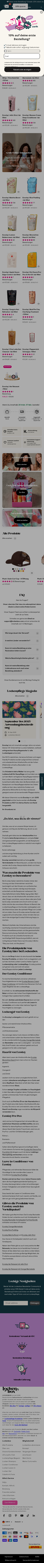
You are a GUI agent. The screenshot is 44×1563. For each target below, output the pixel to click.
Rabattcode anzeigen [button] (22, 69)
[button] (41, 12)
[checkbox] (22, 51)
